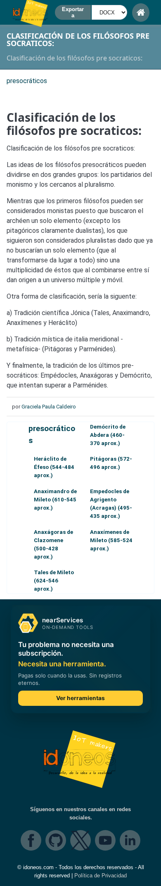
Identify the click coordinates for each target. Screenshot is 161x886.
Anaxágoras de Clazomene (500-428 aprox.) (53, 544)
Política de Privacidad (100, 875)
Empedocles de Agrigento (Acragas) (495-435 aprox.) (111, 503)
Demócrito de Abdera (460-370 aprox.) (107, 435)
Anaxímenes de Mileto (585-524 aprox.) (111, 540)
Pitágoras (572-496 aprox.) (111, 463)
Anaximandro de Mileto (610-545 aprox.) (55, 499)
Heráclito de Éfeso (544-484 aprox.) (54, 467)
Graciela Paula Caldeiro (48, 407)
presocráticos (51, 434)
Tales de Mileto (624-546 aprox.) (54, 580)
